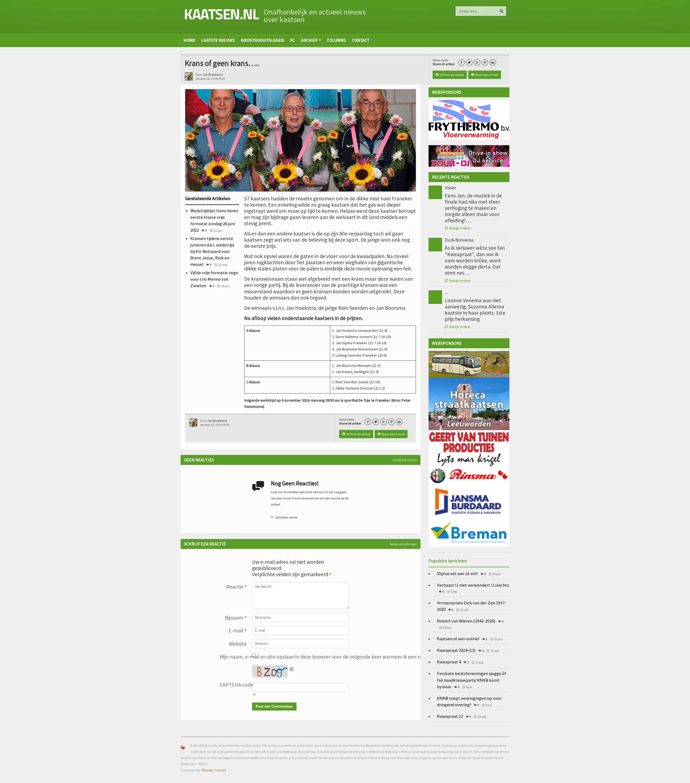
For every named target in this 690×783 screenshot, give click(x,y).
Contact (360, 40)
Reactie (236, 586)
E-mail (238, 630)
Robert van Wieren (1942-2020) (466, 621)
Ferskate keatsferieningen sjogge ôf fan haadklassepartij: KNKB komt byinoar (471, 679)
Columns (336, 40)
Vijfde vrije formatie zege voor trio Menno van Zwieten (214, 279)
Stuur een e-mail (484, 75)
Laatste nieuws (218, 40)
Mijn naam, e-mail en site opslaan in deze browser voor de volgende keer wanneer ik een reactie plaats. (233, 656)
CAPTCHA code (233, 684)
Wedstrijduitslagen (262, 40)
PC (292, 40)
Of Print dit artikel (450, 75)
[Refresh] (292, 668)
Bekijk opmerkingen (403, 544)
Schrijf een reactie (404, 460)
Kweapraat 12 (450, 716)
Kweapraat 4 (449, 662)
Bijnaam (236, 617)
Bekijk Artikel (457, 228)
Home (189, 40)
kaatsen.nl (221, 14)
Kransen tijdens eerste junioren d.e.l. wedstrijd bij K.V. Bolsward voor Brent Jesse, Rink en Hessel (212, 251)
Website (238, 644)
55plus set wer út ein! (457, 573)
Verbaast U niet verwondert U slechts (473, 585)
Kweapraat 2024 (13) (456, 650)
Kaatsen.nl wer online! (458, 639)
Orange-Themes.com (213, 770)
